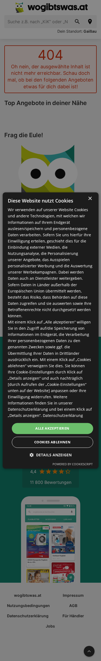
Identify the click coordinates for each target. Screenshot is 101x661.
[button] (51, 455)
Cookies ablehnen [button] (52, 442)
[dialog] (50, 330)
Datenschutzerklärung (63, 415)
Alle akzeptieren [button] (52, 428)
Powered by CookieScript (73, 464)
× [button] (90, 199)
